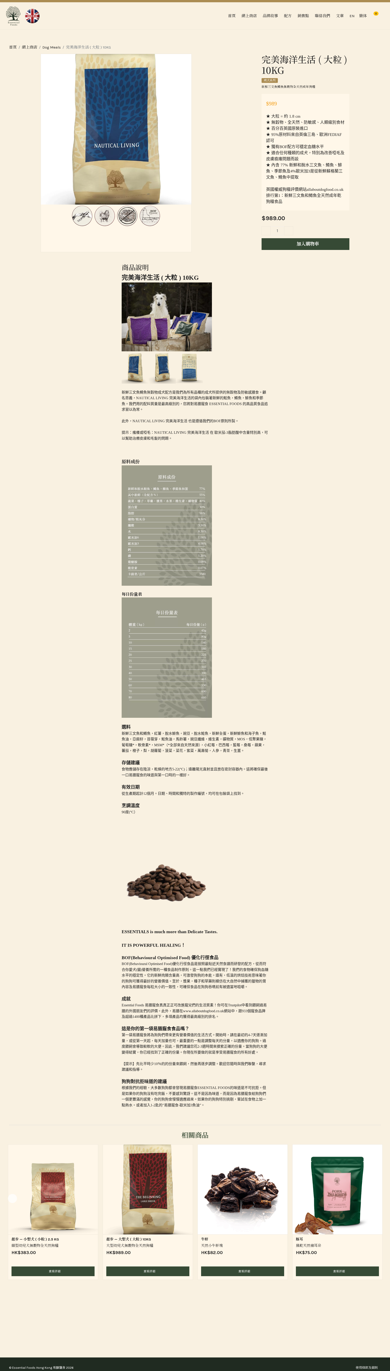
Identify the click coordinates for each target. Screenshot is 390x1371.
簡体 (363, 16)
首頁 (232, 16)
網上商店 (29, 47)
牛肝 (204, 1239)
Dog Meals (51, 47)
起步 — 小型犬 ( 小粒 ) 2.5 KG (35, 1239)
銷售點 (303, 16)
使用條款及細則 (367, 1368)
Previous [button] (12, 1198)
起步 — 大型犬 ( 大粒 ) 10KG (128, 1239)
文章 (340, 16)
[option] (53, 1212)
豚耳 (299, 1239)
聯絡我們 (322, 16)
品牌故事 (270, 16)
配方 (288, 16)
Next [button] (377, 1198)
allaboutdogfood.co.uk (325, 189)
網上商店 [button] (249, 16)
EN (352, 16)
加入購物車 (307, 244)
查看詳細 (54, 1271)
